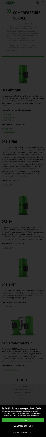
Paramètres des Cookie (23, 426)
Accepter (23, 420)
